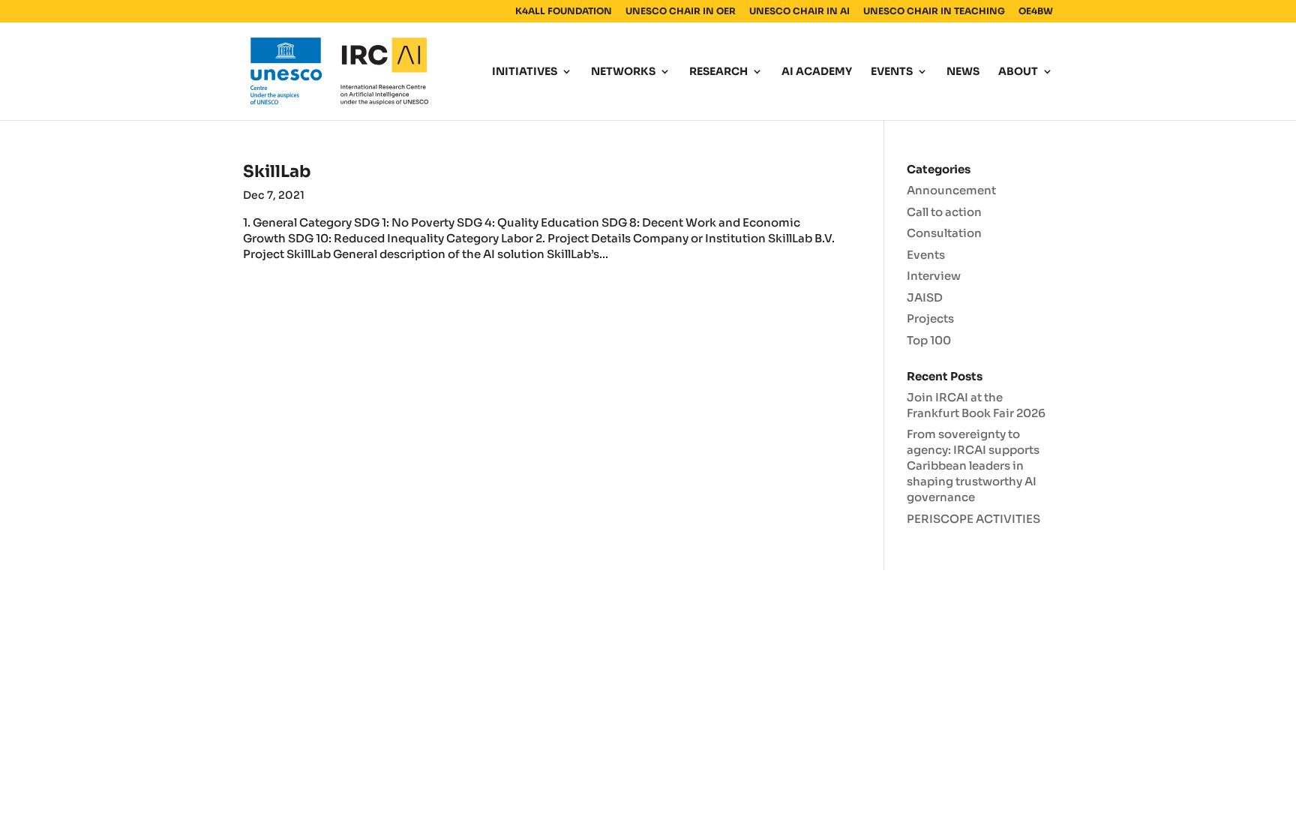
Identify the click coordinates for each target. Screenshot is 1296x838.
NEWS (963, 72)
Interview (934, 276)
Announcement (951, 190)
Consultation (944, 233)
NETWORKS (623, 72)
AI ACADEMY (817, 72)
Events (926, 255)
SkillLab (276, 171)
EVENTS (892, 72)
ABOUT (1018, 72)
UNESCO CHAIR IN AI (799, 12)
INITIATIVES (524, 72)
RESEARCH (718, 72)
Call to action (944, 212)
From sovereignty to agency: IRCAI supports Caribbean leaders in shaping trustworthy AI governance (973, 465)
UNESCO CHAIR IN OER (681, 12)
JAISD (925, 297)
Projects (930, 318)
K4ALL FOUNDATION (563, 12)
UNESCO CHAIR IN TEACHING (934, 12)
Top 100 (929, 340)
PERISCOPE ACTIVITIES (973, 519)
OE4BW (1035, 12)
